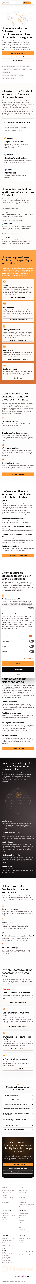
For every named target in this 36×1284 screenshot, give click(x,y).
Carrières (4, 1243)
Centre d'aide (23, 1218)
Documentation (23, 1213)
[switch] (31, 641)
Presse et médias (7, 1245)
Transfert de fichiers (8, 1200)
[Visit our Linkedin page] (29, 1251)
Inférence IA (22, 1193)
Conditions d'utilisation (9, 1254)
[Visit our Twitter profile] (19, 1254)
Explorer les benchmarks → (18, 1026)
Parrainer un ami (24, 1232)
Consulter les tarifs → (18, 1049)
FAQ (20, 1227)
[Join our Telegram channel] (26, 1254)
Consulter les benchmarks (18, 1168)
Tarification (5, 1202)
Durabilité (5, 1222)
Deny (18, 674)
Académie (22, 1225)
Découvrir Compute (18, 297)
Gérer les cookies (7, 1262)
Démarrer (27, 3)
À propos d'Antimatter (25, 1238)
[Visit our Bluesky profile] (29, 1254)
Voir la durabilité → (18, 1069)
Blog (20, 1222)
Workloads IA (23, 1190)
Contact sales (18, 61)
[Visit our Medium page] (32, 1251)
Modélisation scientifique (26, 1204)
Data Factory (23, 1243)
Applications (22, 1229)
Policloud (21, 1240)
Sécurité (4, 1252)
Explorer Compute (18, 748)
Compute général (24, 1207)
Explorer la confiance (18, 53)
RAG (20, 1195)
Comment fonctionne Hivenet (8, 1216)
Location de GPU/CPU (8, 1190)
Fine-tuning (22, 1197)
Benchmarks (5, 1219)
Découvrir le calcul (18, 474)
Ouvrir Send (18, 378)
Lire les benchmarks (18, 57)
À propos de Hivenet (8, 1238)
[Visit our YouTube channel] (22, 1254)
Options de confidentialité (6, 1259)
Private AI (22, 1200)
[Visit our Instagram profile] (26, 1251)
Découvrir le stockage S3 (18, 340)
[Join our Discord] (19, 1251)
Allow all (18, 663)
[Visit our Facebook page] (22, 1251)
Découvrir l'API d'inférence (18, 320)
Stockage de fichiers (8, 1197)
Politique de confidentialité (6, 1256)
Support (21, 1220)
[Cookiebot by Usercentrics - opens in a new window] (26, 608)
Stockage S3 (5, 1195)
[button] (18, 1095)
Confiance (5, 1213)
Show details (27, 658)
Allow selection (18, 669)
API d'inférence (6, 1193)
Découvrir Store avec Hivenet (18, 359)
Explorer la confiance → (18, 1002)
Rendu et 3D (22, 1202)
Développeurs (23, 1215)
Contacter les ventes (18, 1172)
